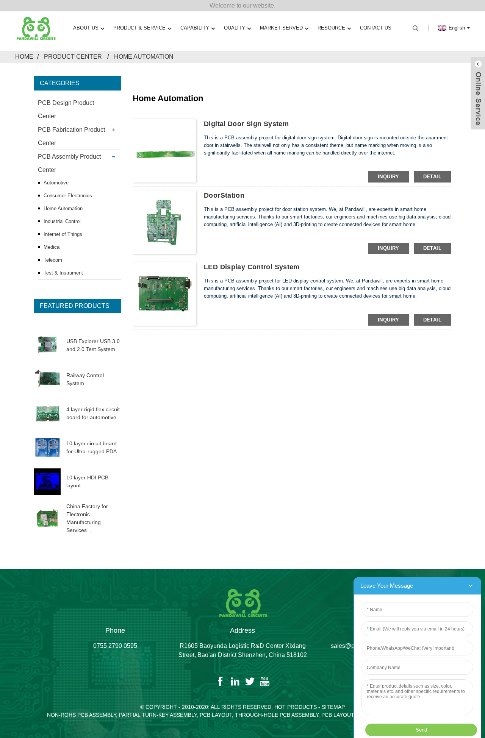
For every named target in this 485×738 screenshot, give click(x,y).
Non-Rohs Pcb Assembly (81, 715)
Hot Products (295, 707)
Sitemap (333, 707)
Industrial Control (62, 221)
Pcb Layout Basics (348, 715)
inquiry (388, 176)
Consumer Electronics (68, 195)
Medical (52, 247)
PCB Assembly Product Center (69, 163)
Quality (234, 28)
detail (432, 176)
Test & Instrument (63, 273)
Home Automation (144, 56)
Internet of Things (63, 234)
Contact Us (375, 28)
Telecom (53, 260)
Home (24, 56)
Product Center (73, 56)
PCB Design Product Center (66, 109)
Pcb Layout (216, 715)
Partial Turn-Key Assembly (158, 715)
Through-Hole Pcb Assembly (276, 715)
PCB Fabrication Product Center (71, 136)
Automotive (56, 183)
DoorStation (224, 195)
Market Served (281, 28)
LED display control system (252, 267)
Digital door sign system (246, 124)
